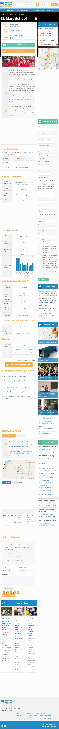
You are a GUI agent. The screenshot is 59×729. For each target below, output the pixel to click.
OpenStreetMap (32, 478)
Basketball (30, 350)
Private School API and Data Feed (49, 719)
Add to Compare (7, 525)
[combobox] (25, 4)
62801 (18, 26)
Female (47, 161)
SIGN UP (54, 4)
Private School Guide (32, 715)
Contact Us (30, 719)
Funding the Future (47, 421)
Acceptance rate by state (47, 526)
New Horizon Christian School (8, 518)
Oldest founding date (21, 167)
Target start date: (43, 178)
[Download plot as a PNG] (33, 256)
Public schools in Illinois (46, 514)
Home (18, 713)
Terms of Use (45, 727)
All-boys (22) (43, 464)
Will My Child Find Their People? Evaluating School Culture (31, 629)
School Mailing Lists (45, 715)
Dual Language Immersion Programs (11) (47, 474)
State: (39, 218)
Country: (40, 212)
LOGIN (46, 4)
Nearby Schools (21, 436)
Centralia (12, 26)
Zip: (39, 225)
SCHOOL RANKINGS (22, 10)
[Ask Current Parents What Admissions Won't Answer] (6, 611)
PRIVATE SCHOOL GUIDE (37, 10)
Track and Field (18, 356)
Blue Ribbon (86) (44, 459)
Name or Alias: (23, 568)
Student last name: (43, 146)
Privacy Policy (53, 727)
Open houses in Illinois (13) (47, 503)
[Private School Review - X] (2, 726)
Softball (30, 353)
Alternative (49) (44, 480)
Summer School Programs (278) (48, 471)
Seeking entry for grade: (45, 171)
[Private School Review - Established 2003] (6, 4)
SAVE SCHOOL (21, 51)
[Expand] (4, 468)
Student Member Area (33, 713)
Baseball (18, 350)
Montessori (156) (44, 466)
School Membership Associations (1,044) (45, 491)
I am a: (4, 568)
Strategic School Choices (48, 431)
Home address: (42, 199)
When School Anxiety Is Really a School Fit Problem (18, 628)
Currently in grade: (43, 164)
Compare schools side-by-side (48, 452)
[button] (19, 468)
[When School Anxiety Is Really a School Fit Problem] (19, 611)
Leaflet (26, 478)
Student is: (41, 159)
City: (39, 205)
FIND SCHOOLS (10, 10)
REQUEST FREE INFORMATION (21, 364)
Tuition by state (44, 523)
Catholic (23, 189)
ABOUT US (50, 10)
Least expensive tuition (22, 163)
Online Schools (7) (45, 485)
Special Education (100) (46, 478)
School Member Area (45, 713)
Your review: (5, 575)
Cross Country (18, 353)
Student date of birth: (44, 152)
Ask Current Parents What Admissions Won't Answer (6, 625)
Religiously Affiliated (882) (47, 488)
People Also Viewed (9, 436)
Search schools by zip (46, 450)
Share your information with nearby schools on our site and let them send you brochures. (49, 246)
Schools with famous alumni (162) (48, 495)
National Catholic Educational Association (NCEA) (24, 183)
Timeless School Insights (48, 429)
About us (19, 715)
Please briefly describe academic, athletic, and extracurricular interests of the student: (47, 186)
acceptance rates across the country (46, 316)
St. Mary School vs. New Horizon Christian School (21, 443)
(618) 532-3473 (16, 31)
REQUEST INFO (21, 45)
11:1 (27, 295)
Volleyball (29, 356)
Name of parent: (43, 133)
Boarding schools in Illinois (47, 517)
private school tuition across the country (46, 304)
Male (40, 161)
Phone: (40, 234)
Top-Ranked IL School (47, 29)
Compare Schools (31, 717)
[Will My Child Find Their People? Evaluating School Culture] (31, 611)
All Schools (7, 482)
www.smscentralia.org (16, 36)
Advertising (43, 717)
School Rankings (21, 719)
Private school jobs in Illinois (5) (48, 505)
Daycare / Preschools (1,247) (47, 468)
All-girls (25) (43, 461)
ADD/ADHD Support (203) (47, 483)
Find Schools (20, 717)
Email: (39, 127)
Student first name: (43, 139)
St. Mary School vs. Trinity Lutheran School (20, 445)
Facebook (5, 725)
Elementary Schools (17, 482)
